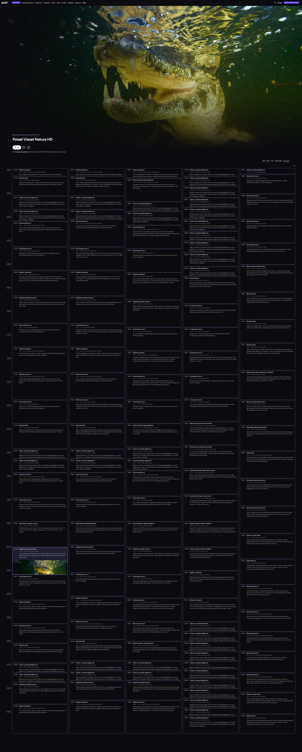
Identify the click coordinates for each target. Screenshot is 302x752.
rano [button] (272, 161)
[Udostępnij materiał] (29, 147)
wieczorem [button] (278, 161)
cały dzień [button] (286, 161)
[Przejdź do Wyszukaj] (275, 3)
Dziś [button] (264, 161)
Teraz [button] (268, 161)
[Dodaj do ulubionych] (24, 147)
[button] (294, 165)
